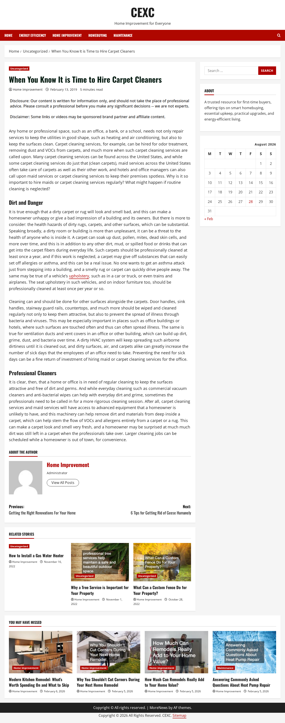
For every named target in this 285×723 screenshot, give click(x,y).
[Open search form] (279, 35)
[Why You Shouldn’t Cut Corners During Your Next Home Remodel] (108, 652)
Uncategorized (19, 68)
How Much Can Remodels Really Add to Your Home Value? (174, 682)
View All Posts (62, 482)
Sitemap (179, 715)
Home (8, 35)
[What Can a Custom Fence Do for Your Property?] (162, 562)
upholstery (79, 276)
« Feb (208, 219)
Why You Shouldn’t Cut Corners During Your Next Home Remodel (108, 682)
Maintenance (123, 35)
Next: (161, 510)
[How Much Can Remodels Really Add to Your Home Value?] (176, 652)
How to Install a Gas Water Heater (36, 555)
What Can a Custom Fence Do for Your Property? (160, 590)
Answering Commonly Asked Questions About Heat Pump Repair (241, 682)
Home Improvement (28, 89)
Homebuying (97, 35)
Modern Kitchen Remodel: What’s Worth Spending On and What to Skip (39, 682)
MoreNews (159, 707)
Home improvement (67, 35)
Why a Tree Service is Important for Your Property (100, 590)
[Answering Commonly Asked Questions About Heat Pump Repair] (244, 652)
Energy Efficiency (32, 35)
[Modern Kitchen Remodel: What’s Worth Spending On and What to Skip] (40, 652)
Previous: (42, 510)
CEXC (143, 11)
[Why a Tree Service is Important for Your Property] (100, 562)
